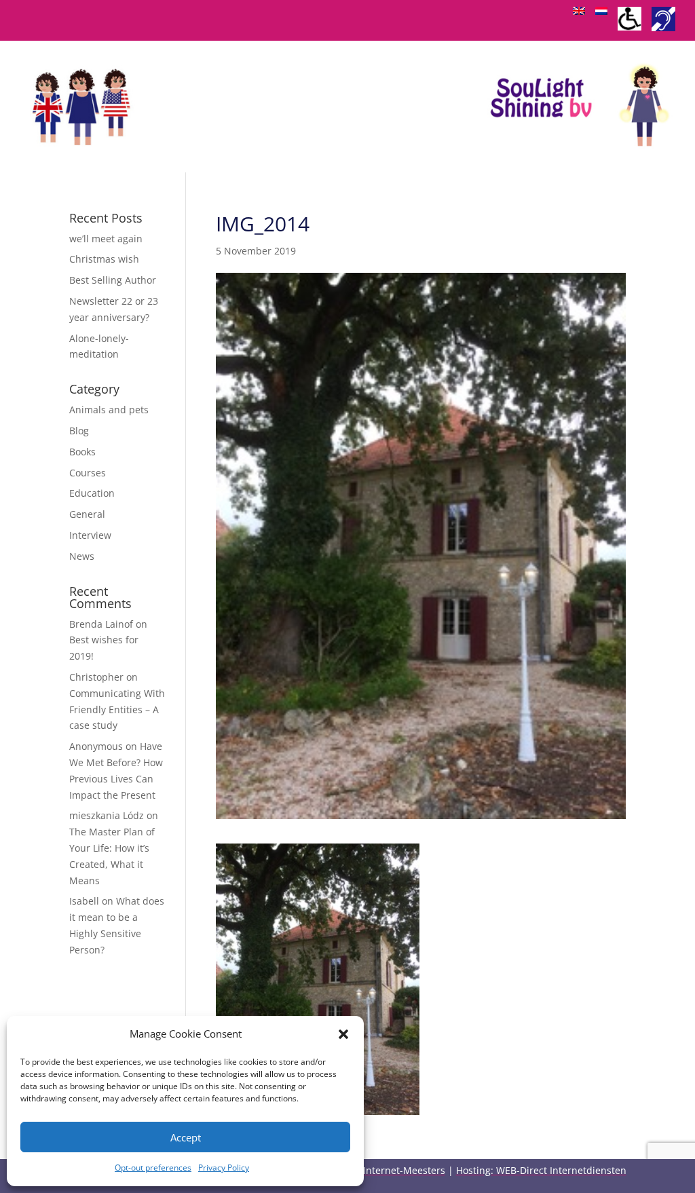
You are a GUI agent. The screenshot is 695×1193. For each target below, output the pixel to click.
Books (82, 451)
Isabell (84, 900)
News (81, 556)
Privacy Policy (223, 1167)
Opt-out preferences (153, 1167)
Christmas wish (104, 258)
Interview (90, 535)
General (87, 514)
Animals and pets (109, 409)
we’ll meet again (106, 238)
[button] (343, 1034)
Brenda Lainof (101, 624)
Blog (79, 430)
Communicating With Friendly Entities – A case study (117, 709)
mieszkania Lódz (106, 815)
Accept (185, 1137)
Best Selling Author (112, 279)
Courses (87, 472)
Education (92, 493)
